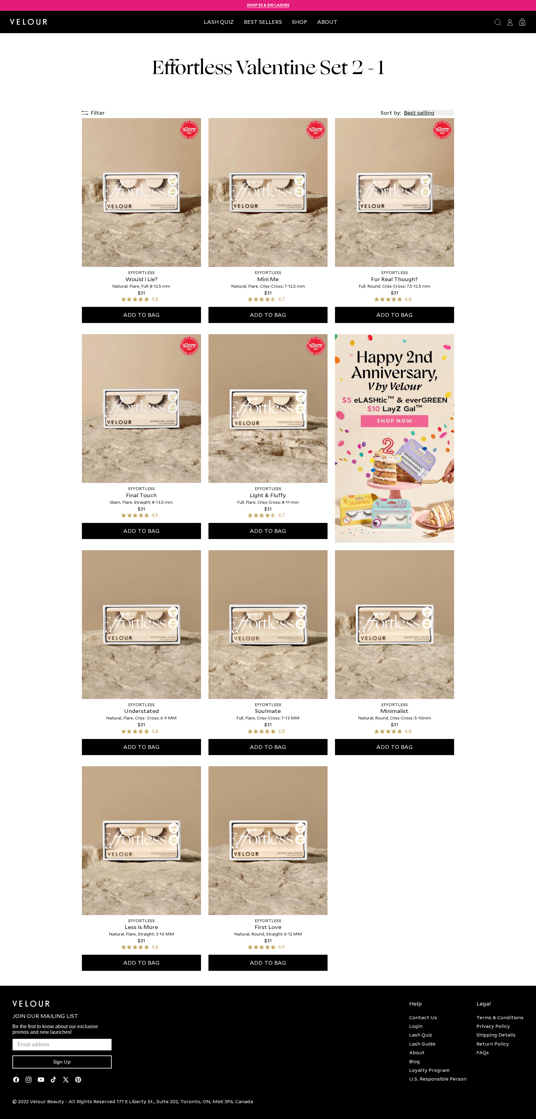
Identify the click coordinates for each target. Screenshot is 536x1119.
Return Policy (492, 1044)
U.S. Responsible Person (438, 1079)
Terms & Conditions (500, 1017)
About (417, 1052)
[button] (299, 22)
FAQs (482, 1052)
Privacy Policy (493, 1026)
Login (415, 1026)
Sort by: (391, 112)
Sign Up (62, 1061)
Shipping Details (496, 1035)
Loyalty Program (429, 1070)
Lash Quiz (420, 1035)
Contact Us (423, 1017)
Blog (414, 1061)
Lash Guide (422, 1044)
